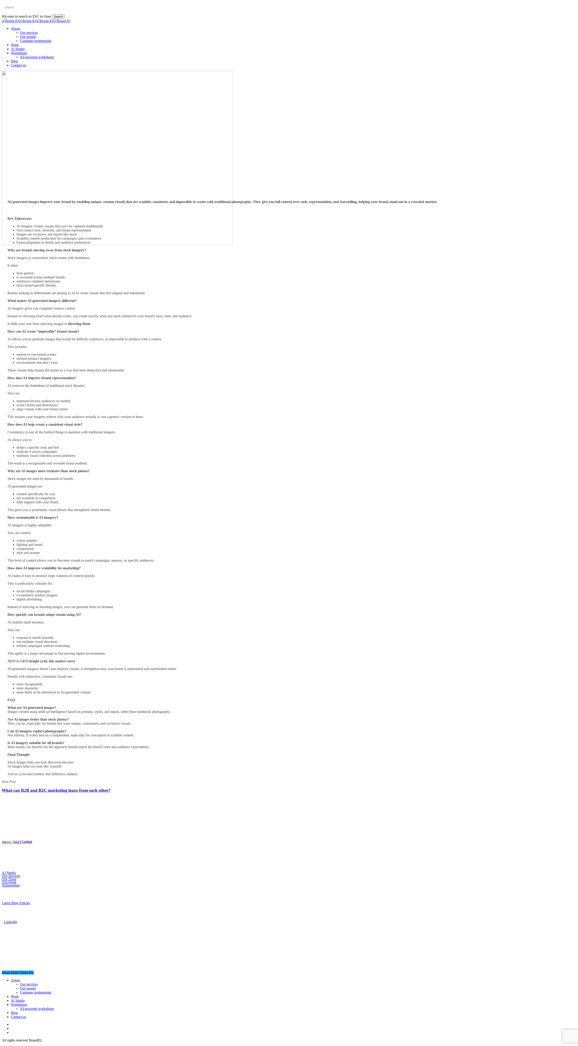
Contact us (18, 1017)
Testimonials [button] (11, 885)
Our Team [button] (9, 879)
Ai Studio (18, 1000)
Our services (29, 984)
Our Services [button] (11, 876)
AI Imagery (272, 273)
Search (58, 16)
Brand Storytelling (300, 273)
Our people (28, 988)
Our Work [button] (9, 882)
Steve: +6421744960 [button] (17, 842)
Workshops (19, 1004)
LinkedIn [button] (10, 922)
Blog (14, 1013)
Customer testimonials (35, 992)
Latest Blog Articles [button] (16, 903)
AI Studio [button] (9, 873)
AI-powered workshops (37, 1009)
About (15, 980)
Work (15, 996)
